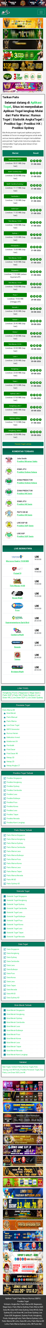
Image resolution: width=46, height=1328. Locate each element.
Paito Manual (11, 717)
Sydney (14, 233)
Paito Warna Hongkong (15, 839)
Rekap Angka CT (13, 766)
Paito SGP (7, 695)
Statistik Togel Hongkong (16, 900)
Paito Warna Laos (13, 851)
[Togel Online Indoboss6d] (23, 1097)
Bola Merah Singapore (15, 1010)
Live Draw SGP (18, 697)
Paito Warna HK (8, 710)
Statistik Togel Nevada (15, 937)
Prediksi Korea (12, 806)
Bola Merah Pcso (13, 1034)
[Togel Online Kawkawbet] (23, 1118)
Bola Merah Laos (13, 1026)
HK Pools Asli (36, 1324)
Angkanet (17, 1316)
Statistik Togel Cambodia (16, 908)
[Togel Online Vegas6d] (23, 1129)
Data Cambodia (12, 961)
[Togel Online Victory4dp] (23, 1108)
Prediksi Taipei (12, 814)
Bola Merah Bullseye (14, 1030)
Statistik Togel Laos (14, 912)
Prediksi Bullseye (13, 798)
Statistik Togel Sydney (15, 904)
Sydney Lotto (14, 394)
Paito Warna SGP (36, 1307)
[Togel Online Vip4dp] (23, 1215)
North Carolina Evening (15, 184)
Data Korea (11, 977)
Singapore (14, 270)
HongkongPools (14, 1318)
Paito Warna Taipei (14, 871)
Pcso (14, 295)
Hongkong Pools (9, 693)
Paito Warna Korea (14, 863)
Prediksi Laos (11, 794)
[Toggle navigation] (41, 12)
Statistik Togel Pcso (14, 920)
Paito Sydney (29, 695)
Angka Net (15, 1304)
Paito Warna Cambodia (15, 847)
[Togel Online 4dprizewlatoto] (23, 1172)
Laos (14, 356)
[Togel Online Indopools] (23, 1268)
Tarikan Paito (10, 97)
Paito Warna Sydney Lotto (32, 1318)
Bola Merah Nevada (14, 1051)
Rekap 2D (10, 762)
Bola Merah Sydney (14, 1018)
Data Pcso (10, 973)
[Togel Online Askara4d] (23, 1140)
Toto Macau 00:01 (14, 159)
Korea (15, 332)
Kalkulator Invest (13, 737)
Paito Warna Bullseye (15, 855)
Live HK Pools (14, 1070)
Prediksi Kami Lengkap (15, 823)
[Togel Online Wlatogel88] (23, 1161)
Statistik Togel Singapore (16, 896)
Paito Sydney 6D (13, 884)
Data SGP (14, 1310)
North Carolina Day (14, 172)
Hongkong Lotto (14, 406)
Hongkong (14, 369)
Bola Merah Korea (13, 1038)
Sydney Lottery (15, 418)
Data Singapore (12, 949)
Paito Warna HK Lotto (10, 1321)
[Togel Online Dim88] (23, 34)
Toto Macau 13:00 (14, 221)
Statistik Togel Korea (14, 925)
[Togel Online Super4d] (23, 45)
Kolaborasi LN (12, 741)
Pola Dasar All (12, 753)
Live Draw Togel (12, 725)
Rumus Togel (28, 1067)
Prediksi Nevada (13, 819)
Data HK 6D (11, 994)
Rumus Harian (12, 733)
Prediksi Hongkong (14, 782)
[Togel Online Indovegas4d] (23, 1290)
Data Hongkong (12, 953)
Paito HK (17, 695)
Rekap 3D (10, 758)
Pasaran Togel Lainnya (23, 444)
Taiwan (14, 320)
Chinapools (15, 246)
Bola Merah (11, 713)
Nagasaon (23, 693)
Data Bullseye (12, 969)
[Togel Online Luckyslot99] (23, 1204)
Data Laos (10, 965)
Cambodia (14, 196)
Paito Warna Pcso (13, 859)
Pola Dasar (10, 749)
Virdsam (7, 1304)
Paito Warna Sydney (14, 843)
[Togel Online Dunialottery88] (23, 1225)
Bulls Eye (15, 209)
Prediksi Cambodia (14, 790)
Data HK (6, 1310)
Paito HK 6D (11, 880)
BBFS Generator (13, 729)
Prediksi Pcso (11, 802)
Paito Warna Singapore (15, 835)
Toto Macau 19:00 (14, 283)
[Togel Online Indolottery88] (23, 1247)
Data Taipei (11, 986)
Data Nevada (11, 990)
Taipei (15, 381)
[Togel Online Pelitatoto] (23, 77)
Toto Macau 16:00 (14, 258)
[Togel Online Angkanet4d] (23, 1258)
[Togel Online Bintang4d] (23, 1150)
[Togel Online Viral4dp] (23, 87)
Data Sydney (11, 957)
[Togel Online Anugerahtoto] (23, 1236)
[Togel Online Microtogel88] (23, 1086)
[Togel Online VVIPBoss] (23, 23)
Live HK (22, 1073)
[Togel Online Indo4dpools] (23, 1193)
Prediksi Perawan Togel (29, 1070)
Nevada (14, 307)
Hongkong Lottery (15, 430)
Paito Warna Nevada (14, 875)
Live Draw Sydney (35, 697)
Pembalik (10, 745)
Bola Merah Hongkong (15, 1014)
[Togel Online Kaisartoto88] (23, 1183)
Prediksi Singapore (14, 778)
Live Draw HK (18, 1313)
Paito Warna (11, 721)
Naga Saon (34, 693)
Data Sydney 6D (12, 998)
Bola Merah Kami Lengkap (17, 1055)
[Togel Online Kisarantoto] (23, 66)
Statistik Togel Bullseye (15, 916)
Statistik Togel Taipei (14, 933)
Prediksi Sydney (12, 786)
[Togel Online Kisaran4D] (23, 55)
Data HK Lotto (25, 1321)
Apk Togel (6, 1067)
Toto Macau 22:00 (14, 344)
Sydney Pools (27, 1316)
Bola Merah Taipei (13, 1047)
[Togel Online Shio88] (23, 1279)
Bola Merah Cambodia (15, 1022)
